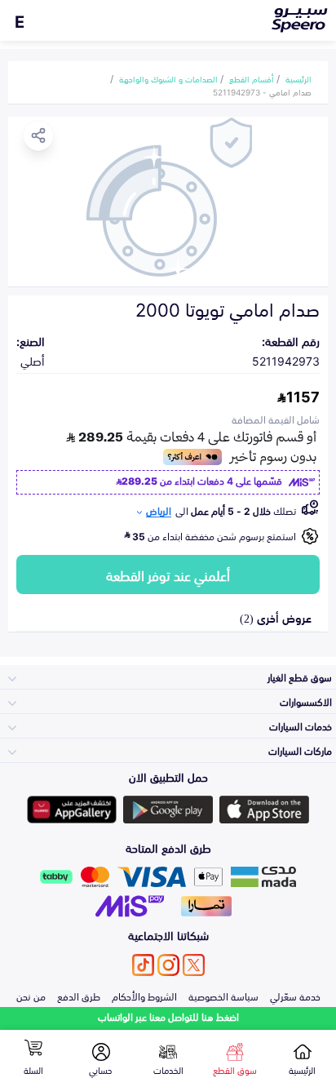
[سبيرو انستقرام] (168, 965)
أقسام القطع (251, 78)
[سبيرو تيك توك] (143, 965)
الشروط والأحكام (144, 995)
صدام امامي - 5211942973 (262, 91)
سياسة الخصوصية (223, 995)
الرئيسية (298, 78)
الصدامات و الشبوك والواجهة (168, 78)
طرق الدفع (78, 995)
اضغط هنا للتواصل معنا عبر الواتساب (168, 1016)
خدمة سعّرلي (295, 995)
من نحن (31, 995)
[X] (194, 965)
